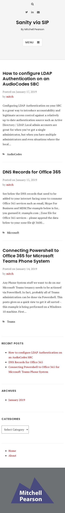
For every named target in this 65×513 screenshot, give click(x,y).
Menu (29, 42)
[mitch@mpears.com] (38, 12)
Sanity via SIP (32, 22)
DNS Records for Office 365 (32, 172)
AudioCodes (14, 154)
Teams (11, 321)
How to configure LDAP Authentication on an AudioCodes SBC (27, 78)
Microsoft (13, 233)
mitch (10, 96)
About (12, 455)
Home (12, 451)
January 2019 (16, 400)
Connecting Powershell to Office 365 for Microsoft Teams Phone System (31, 255)
